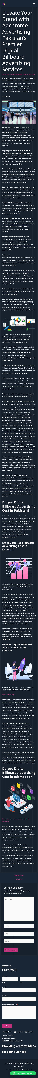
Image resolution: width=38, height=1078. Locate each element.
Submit (7, 1026)
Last (21, 982)
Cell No (4, 996)
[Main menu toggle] (34, 4)
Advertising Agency (21, 74)
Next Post (19, 879)
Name (4, 976)
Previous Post (19, 875)
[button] (23, 1073)
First (3, 982)
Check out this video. (9, 695)
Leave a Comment (8, 74)
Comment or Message (10, 1004)
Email (4, 987)
